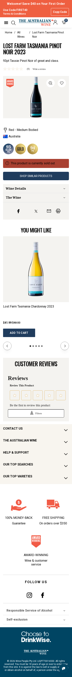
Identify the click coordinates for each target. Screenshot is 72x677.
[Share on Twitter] (36, 211)
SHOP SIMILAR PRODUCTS (36, 176)
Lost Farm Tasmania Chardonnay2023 (28, 306)
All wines (21, 34)
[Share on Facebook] (18, 211)
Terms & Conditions (14, 13)
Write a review (39, 69)
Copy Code (60, 11)
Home (8, 32)
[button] (6, 23)
